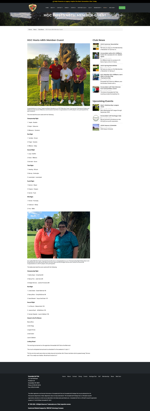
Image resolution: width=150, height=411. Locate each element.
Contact (59, 7)
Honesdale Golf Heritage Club (110, 116)
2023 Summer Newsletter (109, 44)
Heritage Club (82, 7)
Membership (97, 7)
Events (73, 7)
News (104, 7)
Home (47, 7)
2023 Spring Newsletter (108, 65)
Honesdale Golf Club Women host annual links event (110, 87)
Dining (66, 7)
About (52, 7)
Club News (41, 29)
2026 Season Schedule (108, 125)
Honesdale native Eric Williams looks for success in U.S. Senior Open (111, 54)
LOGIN (122, 7)
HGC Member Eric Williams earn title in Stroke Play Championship (111, 76)
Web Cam (111, 7)
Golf (89, 7)
